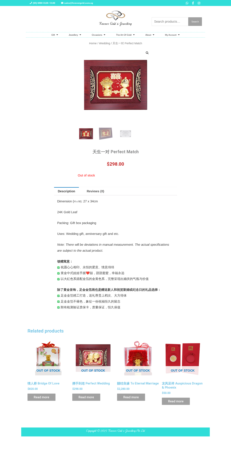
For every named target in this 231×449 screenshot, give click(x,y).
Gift (53, 35)
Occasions (97, 35)
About (148, 35)
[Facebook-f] (193, 3)
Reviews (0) (95, 191)
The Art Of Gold (124, 35)
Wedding (104, 43)
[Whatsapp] (187, 3)
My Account (170, 35)
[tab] (66, 191)
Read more (41, 397)
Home (93, 43)
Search (195, 21)
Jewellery (73, 35)
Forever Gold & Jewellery (115, 23)
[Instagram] (199, 3)
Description (66, 191)
